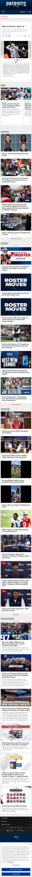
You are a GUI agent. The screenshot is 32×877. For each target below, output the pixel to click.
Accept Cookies (16, 874)
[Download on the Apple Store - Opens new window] (10, 830)
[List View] (9, 36)
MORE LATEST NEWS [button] (16, 404)
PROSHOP (22, 12)
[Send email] (25, 36)
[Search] (27, 12)
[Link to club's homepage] (3, 11)
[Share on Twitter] (22, 36)
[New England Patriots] (16, 837)
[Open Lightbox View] (16, 59)
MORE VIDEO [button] (16, 614)
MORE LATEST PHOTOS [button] (16, 238)
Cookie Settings (16, 865)
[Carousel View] (3, 36)
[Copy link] (29, 36)
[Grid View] (6, 36)
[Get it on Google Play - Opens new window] (21, 831)
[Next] (21, 60)
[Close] (30, 844)
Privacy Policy (10, 862)
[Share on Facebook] (18, 36)
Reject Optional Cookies (16, 869)
